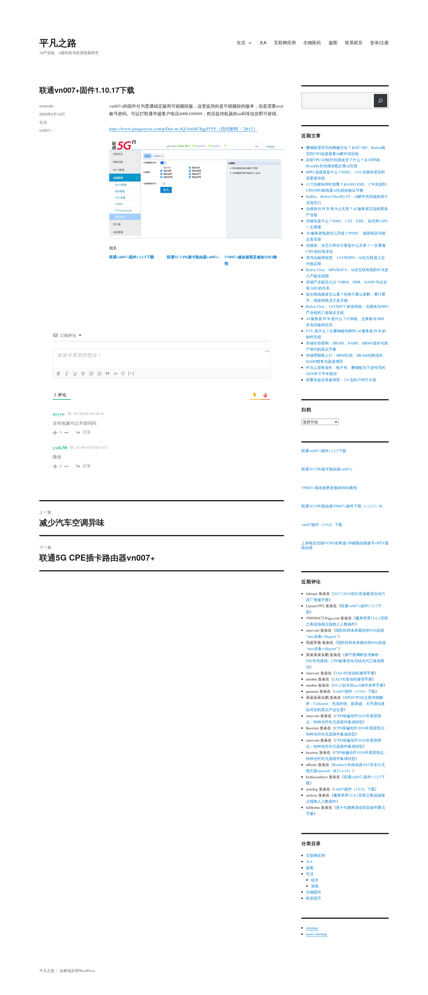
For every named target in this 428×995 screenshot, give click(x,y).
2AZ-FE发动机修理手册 (354, 673)
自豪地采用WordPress (77, 970)
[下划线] (75, 373)
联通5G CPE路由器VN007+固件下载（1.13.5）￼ (342, 506)
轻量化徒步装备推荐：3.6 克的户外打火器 (341, 379)
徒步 (315, 879)
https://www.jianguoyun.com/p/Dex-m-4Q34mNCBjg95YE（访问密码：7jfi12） (183, 129)
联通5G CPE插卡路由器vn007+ (193, 257)
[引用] (107, 373)
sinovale (46, 106)
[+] (131, 373)
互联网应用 (285, 42)
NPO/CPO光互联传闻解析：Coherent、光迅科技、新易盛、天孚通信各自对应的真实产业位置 (345, 703)
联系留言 (353, 42)
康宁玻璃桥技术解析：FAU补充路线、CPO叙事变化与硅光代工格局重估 (345, 660)
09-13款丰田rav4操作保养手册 (358, 685)
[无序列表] (99, 373)
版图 (333, 42)
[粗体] (58, 373)
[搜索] (380, 100)
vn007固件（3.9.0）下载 (321, 525)
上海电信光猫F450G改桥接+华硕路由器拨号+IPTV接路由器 (345, 545)
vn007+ (45, 130)
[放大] (276, 148)
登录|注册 (379, 42)
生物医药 (312, 42)
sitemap (312, 927)
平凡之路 (58, 42)
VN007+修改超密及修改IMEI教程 (329, 488)
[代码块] (116, 373)
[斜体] (67, 373)
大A (262, 42)
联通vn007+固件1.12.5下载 (131, 257)
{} (123, 373)
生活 (241, 42)
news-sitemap (316, 934)
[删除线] (83, 373)
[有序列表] (91, 373)
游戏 (315, 886)
